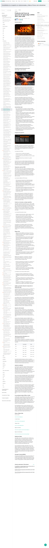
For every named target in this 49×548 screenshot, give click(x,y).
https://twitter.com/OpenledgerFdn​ (20, 421)
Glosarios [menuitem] (3, 13)
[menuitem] (6, 18)
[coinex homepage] (2, 1)
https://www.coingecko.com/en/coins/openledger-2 (22, 429)
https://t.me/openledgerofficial (19, 425)
